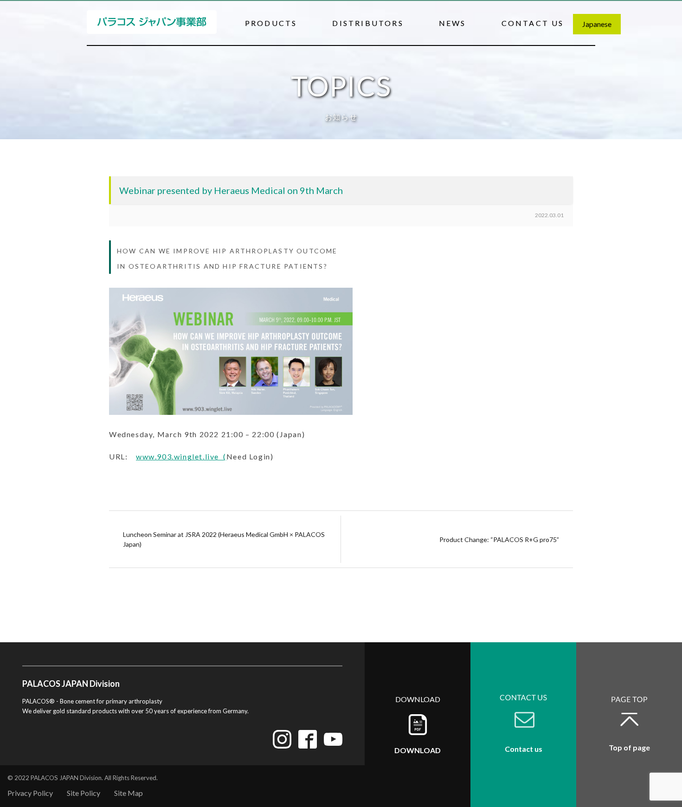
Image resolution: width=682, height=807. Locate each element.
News (452, 23)
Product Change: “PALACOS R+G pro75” (499, 539)
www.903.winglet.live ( (181, 456)
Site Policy (83, 792)
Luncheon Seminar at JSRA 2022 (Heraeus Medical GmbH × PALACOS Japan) (224, 539)
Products (271, 23)
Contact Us (533, 23)
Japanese (596, 23)
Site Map (128, 792)
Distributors (367, 23)
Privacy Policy (30, 792)
